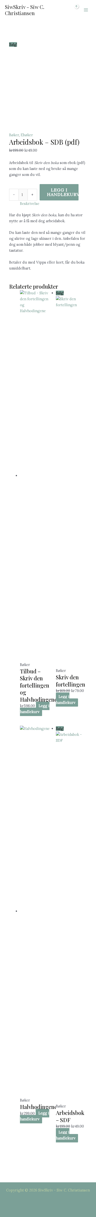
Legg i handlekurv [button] (34, 708)
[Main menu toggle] (86, 10)
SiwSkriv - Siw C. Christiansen (24, 9)
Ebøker (27, 135)
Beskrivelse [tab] (29, 203)
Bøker (14, 135)
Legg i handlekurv (63, 192)
